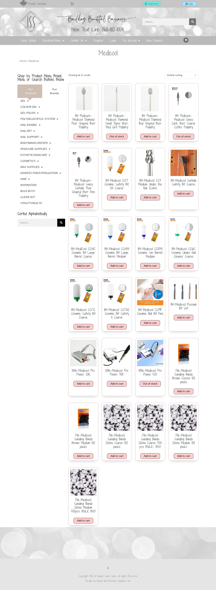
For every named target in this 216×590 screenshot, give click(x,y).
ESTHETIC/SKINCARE (33, 155)
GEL (22, 101)
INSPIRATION (28, 185)
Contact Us (77, 40)
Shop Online (28, 40)
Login (113, 40)
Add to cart (83, 136)
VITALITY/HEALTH (31, 203)
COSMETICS (28, 161)
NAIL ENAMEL (28, 125)
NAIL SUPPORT (29, 137)
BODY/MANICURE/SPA (34, 143)
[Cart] (72, 3)
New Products (154, 40)
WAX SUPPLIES (30, 167)
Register (98, 40)
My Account (130, 40)
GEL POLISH (27, 113)
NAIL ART (26, 131)
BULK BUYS (27, 191)
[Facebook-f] (108, 568)
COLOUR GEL (28, 107)
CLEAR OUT (27, 197)
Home (22, 61)
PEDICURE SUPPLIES (33, 149)
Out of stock (117, 136)
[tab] (29, 91)
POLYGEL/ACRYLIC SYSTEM (37, 119)
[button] (186, 40)
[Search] (192, 21)
